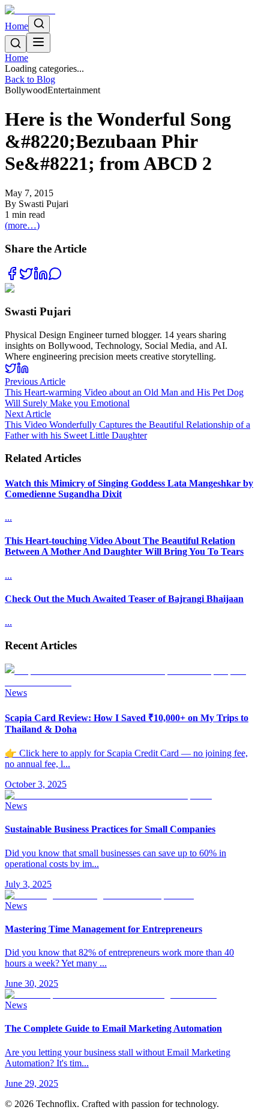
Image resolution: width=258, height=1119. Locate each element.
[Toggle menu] (38, 43)
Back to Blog (30, 79)
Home (16, 26)
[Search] (39, 24)
